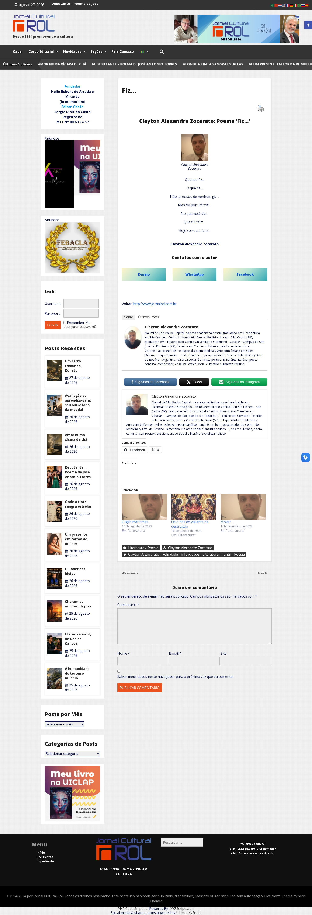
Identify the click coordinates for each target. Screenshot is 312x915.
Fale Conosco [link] (123, 51)
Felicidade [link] (170, 554)
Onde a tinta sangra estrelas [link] (155, 64)
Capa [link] (17, 51)
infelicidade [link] (190, 554)
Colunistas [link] (45, 857)
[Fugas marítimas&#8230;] (144, 507)
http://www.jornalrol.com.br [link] (155, 303)
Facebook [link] (245, 274)
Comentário (128, 604)
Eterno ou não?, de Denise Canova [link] (78, 639)
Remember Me (78, 322)
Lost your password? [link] (80, 326)
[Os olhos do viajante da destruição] (193, 507)
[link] (308, 25)
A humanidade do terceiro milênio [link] (77, 673)
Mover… (227, 522)
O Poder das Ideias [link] (281, 64)
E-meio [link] (144, 274)
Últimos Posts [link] (148, 317)
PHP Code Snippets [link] (133, 908)
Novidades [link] (72, 51)
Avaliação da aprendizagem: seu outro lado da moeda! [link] (78, 402)
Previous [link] (130, 573)
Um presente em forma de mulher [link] (224, 64)
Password (52, 313)
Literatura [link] (136, 547)
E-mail (175, 653)
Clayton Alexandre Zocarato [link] (171, 326)
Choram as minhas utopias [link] (78, 604)
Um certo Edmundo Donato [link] (73, 366)
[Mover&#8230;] (243, 507)
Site (223, 653)
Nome (123, 653)
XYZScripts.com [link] (182, 908)
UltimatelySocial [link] (188, 912)
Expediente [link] (45, 861)
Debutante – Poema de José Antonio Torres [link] (77, 64)
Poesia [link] (153, 547)
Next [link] (262, 573)
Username (53, 303)
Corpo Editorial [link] (41, 51)
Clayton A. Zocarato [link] (143, 554)
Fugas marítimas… (136, 522)
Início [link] (41, 852)
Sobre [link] (128, 317)
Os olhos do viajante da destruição (189, 524)
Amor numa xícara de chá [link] (73, 7)
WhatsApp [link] (194, 274)
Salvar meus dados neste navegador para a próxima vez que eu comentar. (176, 676)
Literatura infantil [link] (216, 554)
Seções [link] (96, 51)
